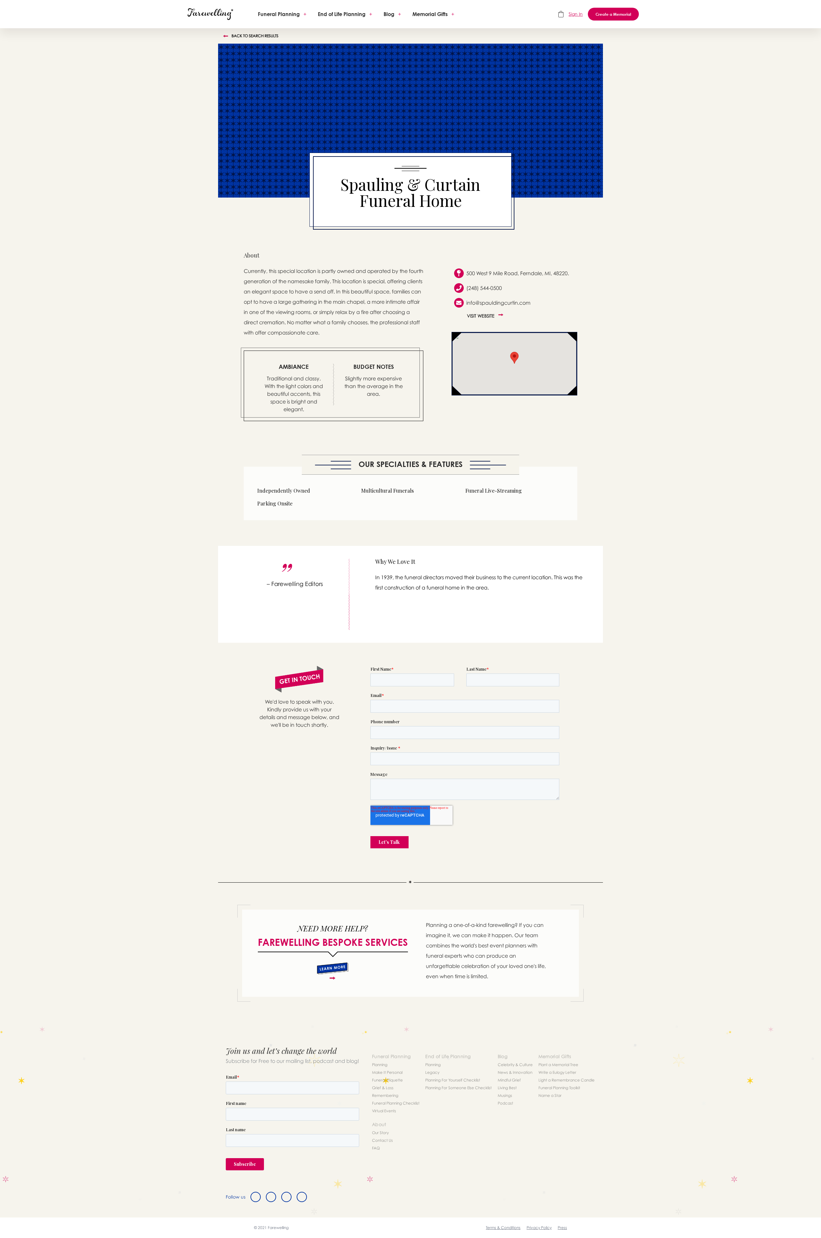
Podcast (505, 1103)
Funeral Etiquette (387, 1080)
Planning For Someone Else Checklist (458, 1087)
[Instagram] (286, 1197)
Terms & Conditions (503, 1227)
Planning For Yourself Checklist (452, 1080)
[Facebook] (255, 1197)
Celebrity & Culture (515, 1064)
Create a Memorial (613, 14)
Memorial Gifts (430, 14)
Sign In (576, 14)
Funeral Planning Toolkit (559, 1087)
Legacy (432, 1072)
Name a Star (550, 1095)
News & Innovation (515, 1072)
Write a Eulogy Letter (557, 1072)
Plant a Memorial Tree (558, 1064)
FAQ (376, 1148)
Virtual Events (384, 1110)
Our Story (380, 1132)
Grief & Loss (383, 1087)
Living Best (507, 1087)
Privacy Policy (539, 1227)
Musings (505, 1095)
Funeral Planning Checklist (395, 1103)
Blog (389, 14)
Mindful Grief (509, 1080)
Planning (379, 1064)
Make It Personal (387, 1072)
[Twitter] (271, 1197)
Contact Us (382, 1140)
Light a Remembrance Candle (566, 1080)
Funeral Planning (279, 14)
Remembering (385, 1095)
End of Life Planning (342, 14)
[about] (332, 971)
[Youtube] (302, 1197)
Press (562, 1227)
